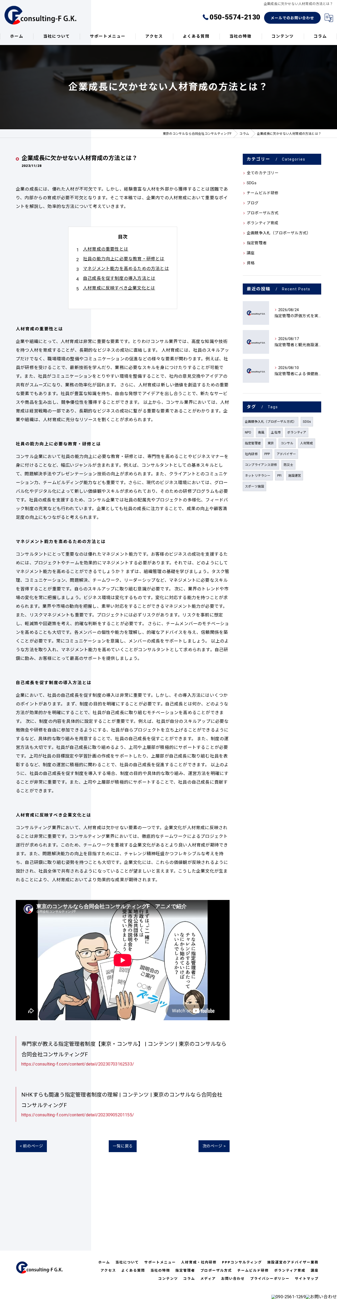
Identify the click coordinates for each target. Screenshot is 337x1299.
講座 (251, 253)
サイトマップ (307, 1279)
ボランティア (296, 432)
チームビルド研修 (263, 193)
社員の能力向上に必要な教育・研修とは (124, 258)
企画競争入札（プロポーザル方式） (279, 233)
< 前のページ (31, 1146)
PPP (267, 454)
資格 (251, 263)
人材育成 (306, 443)
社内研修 (251, 454)
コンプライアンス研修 (261, 465)
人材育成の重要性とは (105, 249)
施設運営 (294, 475)
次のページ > (214, 1146)
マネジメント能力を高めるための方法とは (126, 268)
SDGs (251, 183)
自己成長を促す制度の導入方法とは (119, 278)
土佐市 (276, 432)
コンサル (287, 443)
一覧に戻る (123, 1146)
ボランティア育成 (263, 223)
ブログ (253, 203)
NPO (248, 432)
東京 (270, 443)
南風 (261, 432)
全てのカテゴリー (263, 173)
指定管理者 (257, 243)
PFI (279, 475)
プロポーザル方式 (263, 213)
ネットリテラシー (258, 475)
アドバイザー (286, 454)
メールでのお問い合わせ (292, 18)
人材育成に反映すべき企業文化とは (119, 288)
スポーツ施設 (254, 486)
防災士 (288, 465)
